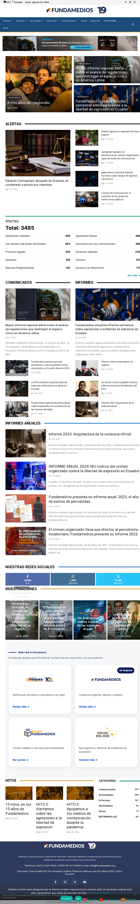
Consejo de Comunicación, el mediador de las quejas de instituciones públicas (116, 196)
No (78, 898)
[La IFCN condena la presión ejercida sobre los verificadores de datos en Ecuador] (16, 389)
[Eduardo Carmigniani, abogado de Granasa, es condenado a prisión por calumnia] (37, 153)
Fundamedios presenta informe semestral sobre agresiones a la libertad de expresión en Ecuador (106, 329)
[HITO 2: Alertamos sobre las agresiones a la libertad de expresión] (49, 793)
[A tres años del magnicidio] (38, 84)
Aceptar (66, 898)
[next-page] (13, 562)
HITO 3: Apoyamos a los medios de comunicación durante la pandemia (79, 815)
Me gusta (27, 574)
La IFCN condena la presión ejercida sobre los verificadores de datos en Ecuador (49, 385)
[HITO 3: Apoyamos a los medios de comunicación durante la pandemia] (80, 793)
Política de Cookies (98, 892)
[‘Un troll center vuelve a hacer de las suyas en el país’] (89, 620)
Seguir (73, 574)
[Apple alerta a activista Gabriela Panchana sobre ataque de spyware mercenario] (86, 179)
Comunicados (84, 64)
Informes (123, 609)
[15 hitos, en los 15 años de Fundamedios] (18, 793)
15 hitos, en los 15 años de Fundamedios (18, 809)
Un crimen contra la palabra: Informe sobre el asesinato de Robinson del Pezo (119, 385)
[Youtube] (84, 882)
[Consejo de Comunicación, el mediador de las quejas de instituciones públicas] (86, 199)
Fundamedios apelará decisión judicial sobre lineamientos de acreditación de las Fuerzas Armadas (50, 406)
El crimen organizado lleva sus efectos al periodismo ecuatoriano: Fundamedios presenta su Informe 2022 (94, 531)
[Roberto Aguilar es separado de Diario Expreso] (86, 138)
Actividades (22, 588)
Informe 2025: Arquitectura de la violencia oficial (90, 434)
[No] (135, 894)
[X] (134, 2)
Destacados (14, 98)
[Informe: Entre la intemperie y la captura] (86, 368)
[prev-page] (7, 562)
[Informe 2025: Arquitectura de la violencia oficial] (86, 409)
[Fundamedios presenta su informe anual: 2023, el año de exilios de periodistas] (25, 508)
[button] (133, 24)
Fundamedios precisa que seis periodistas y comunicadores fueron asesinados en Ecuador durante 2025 (50, 365)
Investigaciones (90, 613)
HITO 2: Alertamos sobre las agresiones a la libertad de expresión (49, 815)
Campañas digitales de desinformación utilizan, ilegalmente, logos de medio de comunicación (120, 155)
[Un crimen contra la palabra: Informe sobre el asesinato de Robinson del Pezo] (86, 389)
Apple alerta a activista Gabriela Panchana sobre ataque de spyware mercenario (119, 175)
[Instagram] (130, 2)
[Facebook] (126, 2)
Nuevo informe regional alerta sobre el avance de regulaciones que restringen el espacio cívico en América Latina (36, 329)
